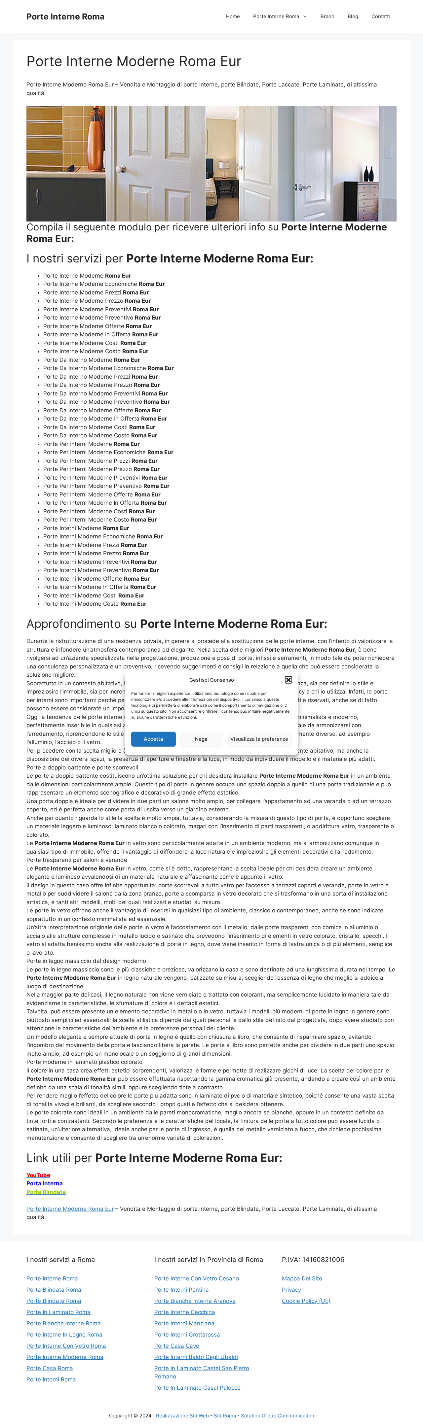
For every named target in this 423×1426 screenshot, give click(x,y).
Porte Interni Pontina (181, 1289)
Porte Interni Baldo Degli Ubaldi (196, 1357)
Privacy (291, 1289)
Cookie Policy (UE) (306, 1301)
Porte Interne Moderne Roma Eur (70, 1208)
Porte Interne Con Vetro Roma (66, 1345)
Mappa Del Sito (302, 1278)
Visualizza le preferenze (259, 739)
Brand (327, 16)
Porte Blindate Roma (53, 1301)
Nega (201, 739)
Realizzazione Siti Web (182, 1415)
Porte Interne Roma (65, 16)
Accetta (153, 739)
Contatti (380, 16)
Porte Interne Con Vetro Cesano (196, 1278)
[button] (288, 680)
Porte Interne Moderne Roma (64, 1357)
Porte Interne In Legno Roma (64, 1334)
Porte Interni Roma (51, 1379)
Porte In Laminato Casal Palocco (197, 1387)
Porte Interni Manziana (184, 1323)
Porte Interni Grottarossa (187, 1334)
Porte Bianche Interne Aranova (195, 1301)
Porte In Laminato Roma (58, 1312)
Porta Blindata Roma (53, 1289)
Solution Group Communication (277, 1415)
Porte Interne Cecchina (184, 1312)
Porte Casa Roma (49, 1368)
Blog (353, 16)
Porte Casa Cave (176, 1345)
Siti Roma (225, 1415)
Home (233, 16)
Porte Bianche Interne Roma (63, 1323)
